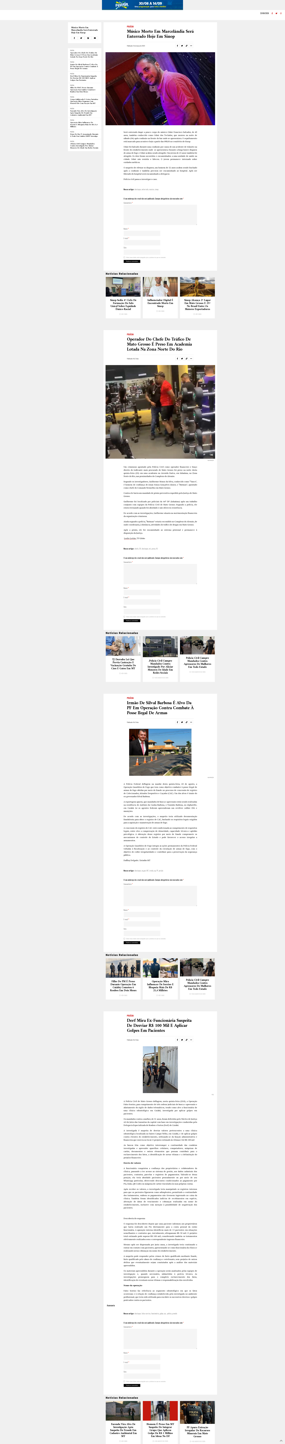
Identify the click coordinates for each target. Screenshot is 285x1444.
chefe (136, 539)
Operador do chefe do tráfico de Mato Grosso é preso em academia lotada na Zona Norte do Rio (84, 55)
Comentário (128, 203)
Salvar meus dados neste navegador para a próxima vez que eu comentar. (146, 257)
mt (150, 539)
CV (140, 539)
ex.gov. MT (145, 851)
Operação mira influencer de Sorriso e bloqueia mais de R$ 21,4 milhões (84, 125)
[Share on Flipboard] (88, 38)
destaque (137, 189)
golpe (161, 1285)
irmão (151, 851)
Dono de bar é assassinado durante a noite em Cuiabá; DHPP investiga (84, 135)
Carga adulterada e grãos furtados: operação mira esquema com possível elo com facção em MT (84, 101)
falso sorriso (146, 1285)
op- (165, 1285)
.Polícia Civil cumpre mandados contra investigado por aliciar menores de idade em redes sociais (84, 146)
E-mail (126, 238)
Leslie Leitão (130, 528)
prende (174, 1285)
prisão (161, 851)
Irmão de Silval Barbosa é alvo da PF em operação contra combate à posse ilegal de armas (84, 67)
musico (151, 189)
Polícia (72, 50)
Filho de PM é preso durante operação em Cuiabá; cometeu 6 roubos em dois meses (82, 90)
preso (153, 539)
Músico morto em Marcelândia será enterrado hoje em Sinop (84, 30)
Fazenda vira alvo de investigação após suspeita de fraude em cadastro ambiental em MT (83, 113)
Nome (126, 229)
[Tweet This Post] (81, 38)
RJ (157, 539)
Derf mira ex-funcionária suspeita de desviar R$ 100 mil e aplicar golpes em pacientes (83, 78)
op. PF (156, 851)
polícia (169, 1285)
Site (125, 247)
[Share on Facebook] (74, 38)
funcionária (155, 1285)
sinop (156, 189)
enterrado (145, 189)
